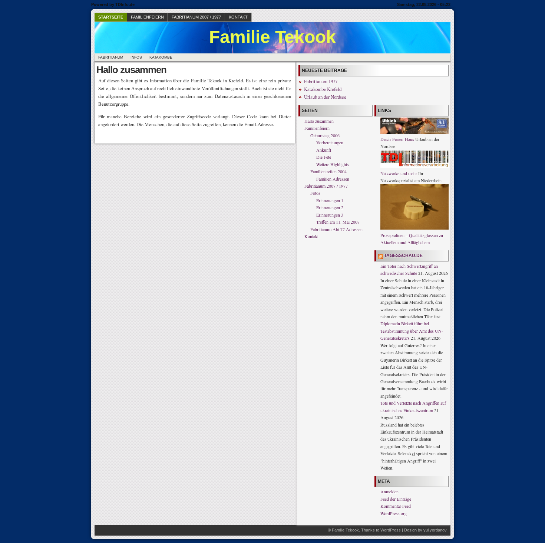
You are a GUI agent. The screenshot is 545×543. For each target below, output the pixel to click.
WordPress (390, 530)
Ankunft (323, 150)
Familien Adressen (332, 179)
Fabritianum (110, 57)
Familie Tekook (272, 37)
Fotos (315, 193)
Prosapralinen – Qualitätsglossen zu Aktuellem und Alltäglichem (411, 238)
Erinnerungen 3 (329, 215)
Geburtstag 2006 (325, 135)
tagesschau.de (403, 255)
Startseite (110, 17)
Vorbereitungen (329, 142)
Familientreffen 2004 (328, 171)
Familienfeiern (147, 17)
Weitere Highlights (332, 164)
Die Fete (323, 157)
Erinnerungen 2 (329, 207)
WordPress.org (393, 513)
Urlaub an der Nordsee (325, 96)
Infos (136, 57)
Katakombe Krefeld (322, 89)
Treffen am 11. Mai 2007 (338, 222)
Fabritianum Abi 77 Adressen (336, 229)
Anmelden (389, 491)
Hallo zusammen (319, 121)
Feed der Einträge (395, 499)
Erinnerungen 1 (329, 200)
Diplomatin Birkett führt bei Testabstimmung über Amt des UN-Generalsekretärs (411, 330)
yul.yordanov (435, 530)
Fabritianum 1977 (320, 81)
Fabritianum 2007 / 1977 (196, 17)
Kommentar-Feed (395, 506)
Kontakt (238, 17)
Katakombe (160, 57)
